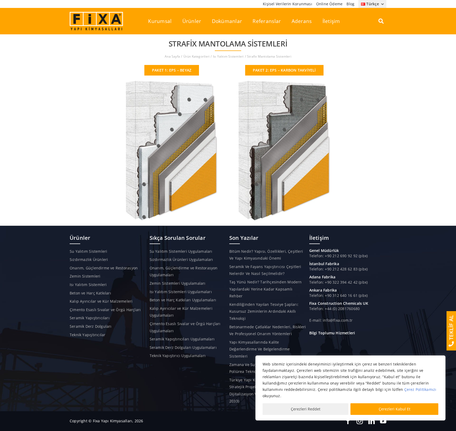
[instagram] (360, 421)
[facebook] (348, 421)
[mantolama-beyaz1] (171, 82)
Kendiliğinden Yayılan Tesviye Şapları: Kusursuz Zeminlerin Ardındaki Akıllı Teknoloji (263, 311)
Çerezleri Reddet (305, 408)
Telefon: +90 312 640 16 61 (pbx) (338, 295)
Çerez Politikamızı (420, 389)
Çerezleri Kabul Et (394, 408)
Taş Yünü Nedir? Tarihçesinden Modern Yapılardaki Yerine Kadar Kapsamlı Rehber (265, 288)
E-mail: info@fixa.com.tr (331, 320)
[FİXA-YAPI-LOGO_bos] (96, 13)
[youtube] (383, 421)
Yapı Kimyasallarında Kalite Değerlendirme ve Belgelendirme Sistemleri (259, 349)
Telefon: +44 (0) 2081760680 (334, 308)
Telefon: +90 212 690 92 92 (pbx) (338, 255)
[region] (350, 387)
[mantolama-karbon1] (284, 82)
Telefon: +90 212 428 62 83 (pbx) (338, 268)
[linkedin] (371, 421)
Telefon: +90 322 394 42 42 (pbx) (338, 282)
